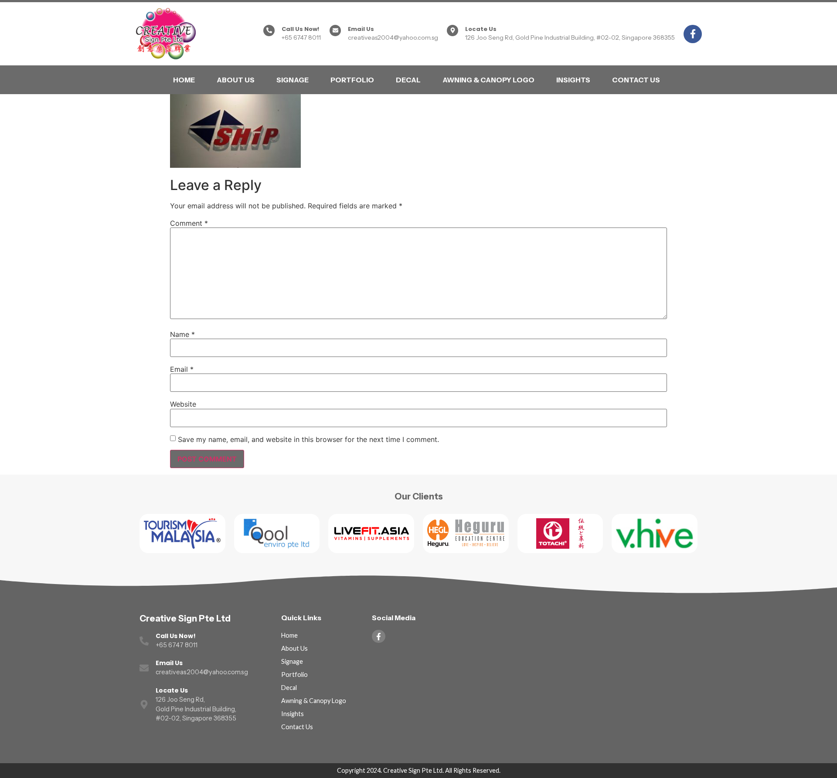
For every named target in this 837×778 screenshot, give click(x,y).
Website (183, 404)
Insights (573, 79)
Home (184, 79)
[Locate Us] (452, 30)
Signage (292, 79)
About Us (236, 79)
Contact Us (636, 79)
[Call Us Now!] (269, 30)
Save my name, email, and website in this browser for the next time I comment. (308, 439)
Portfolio (352, 79)
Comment (189, 223)
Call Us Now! (300, 29)
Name (182, 334)
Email (182, 369)
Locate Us (481, 29)
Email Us (361, 29)
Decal (408, 79)
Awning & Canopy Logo (488, 79)
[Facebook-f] (693, 34)
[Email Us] (335, 30)
